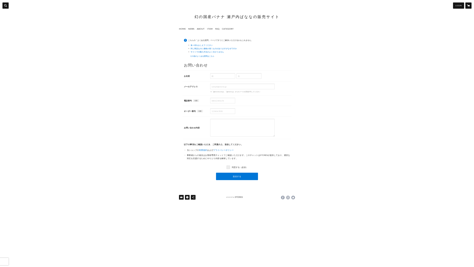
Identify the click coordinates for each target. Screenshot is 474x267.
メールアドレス (191, 86)
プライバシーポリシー (223, 150)
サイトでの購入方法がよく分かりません (207, 52)
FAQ (217, 29)
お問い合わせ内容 (192, 127)
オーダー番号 (190, 111)
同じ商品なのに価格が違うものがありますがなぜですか (214, 48)
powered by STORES (234, 197)
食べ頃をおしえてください (202, 45)
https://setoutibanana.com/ (293, 197)
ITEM (210, 29)
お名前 (187, 76)
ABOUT (201, 29)
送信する (237, 176)
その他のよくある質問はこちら (202, 56)
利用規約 (203, 150)
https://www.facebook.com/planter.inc (283, 197)
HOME (182, 29)
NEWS (191, 29)
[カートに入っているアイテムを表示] (468, 5)
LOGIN (458, 5)
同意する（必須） (240, 167)
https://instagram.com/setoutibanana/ (288, 197)
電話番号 (188, 100)
